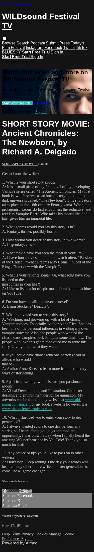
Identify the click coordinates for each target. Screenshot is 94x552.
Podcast (37, 43)
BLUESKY (11, 52)
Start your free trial (17, 103)
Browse (9, 43)
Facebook (53, 47)
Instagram (34, 47)
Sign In (37, 56)
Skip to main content (18, 4)
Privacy (28, 534)
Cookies (42, 534)
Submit (52, 43)
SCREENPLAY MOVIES (20, 164)
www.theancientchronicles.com (27, 409)
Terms (16, 534)
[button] (4, 38)
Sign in (57, 52)
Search (23, 43)
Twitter (69, 47)
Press (64, 43)
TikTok (81, 47)
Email (27, 491)
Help (6, 534)
